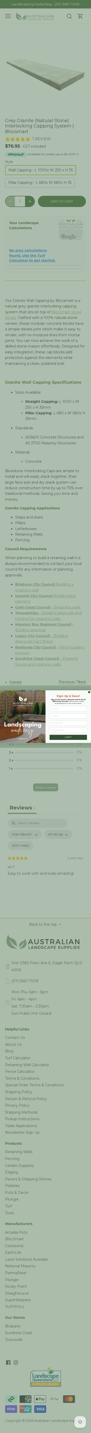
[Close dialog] (89, 692)
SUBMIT (68, 737)
